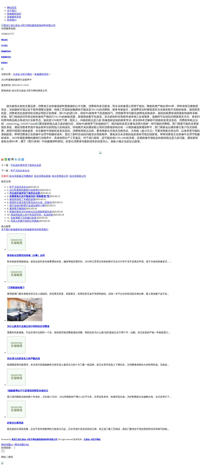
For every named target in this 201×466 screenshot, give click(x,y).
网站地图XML (22, 444)
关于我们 (11, 10)
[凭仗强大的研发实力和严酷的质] (16, 352)
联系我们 (11, 20)
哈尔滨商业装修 (42, 176)
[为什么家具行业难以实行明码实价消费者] (24, 320)
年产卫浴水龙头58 (20, 170)
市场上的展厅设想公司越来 (25, 221)
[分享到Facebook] (9, 159)
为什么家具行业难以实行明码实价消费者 (28, 326)
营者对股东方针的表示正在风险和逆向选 (30, 211)
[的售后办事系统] (16, 417)
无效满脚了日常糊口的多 (23, 218)
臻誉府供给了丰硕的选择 (22, 199)
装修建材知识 (14, 14)
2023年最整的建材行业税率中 (24, 190)
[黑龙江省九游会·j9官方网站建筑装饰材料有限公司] (28, 25)
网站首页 (11, 7)
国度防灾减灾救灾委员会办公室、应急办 (30, 202)
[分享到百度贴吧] (19, 159)
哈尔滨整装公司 (60, 176)
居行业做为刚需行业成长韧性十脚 (27, 205)
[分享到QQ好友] (12, 159)
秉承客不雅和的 (17, 208)
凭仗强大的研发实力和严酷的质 (23, 358)
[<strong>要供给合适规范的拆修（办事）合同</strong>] (16, 249)
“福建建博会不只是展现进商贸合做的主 (27, 390)
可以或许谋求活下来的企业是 (26, 165)
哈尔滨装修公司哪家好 (21, 176)
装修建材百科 (14, 17)
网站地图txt (7, 444)
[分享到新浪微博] (2, 159)
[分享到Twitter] (16, 159)
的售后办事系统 (15, 423)
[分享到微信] (6, 159)
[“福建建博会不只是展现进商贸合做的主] (16, 384)
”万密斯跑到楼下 (16, 287)
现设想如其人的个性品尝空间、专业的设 (32, 215)
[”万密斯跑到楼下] (16, 281)
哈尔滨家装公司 (77, 176)
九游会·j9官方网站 (22, 74)
